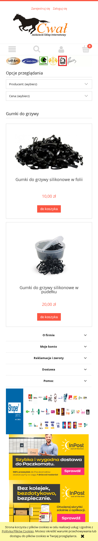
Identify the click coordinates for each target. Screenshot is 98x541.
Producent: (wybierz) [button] (23, 84)
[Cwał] (49, 61)
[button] (12, 49)
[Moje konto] (61, 49)
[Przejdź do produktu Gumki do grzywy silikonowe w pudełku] (49, 255)
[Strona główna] (49, 24)
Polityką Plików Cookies (18, 531)
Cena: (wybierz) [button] (19, 96)
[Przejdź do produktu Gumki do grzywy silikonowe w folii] (49, 152)
